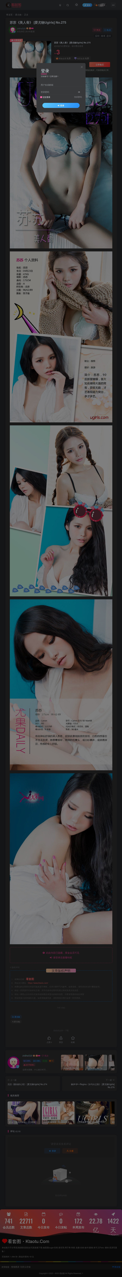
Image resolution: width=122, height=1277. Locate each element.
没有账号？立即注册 (49, 76)
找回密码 (78, 97)
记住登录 (46, 97)
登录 (62, 105)
